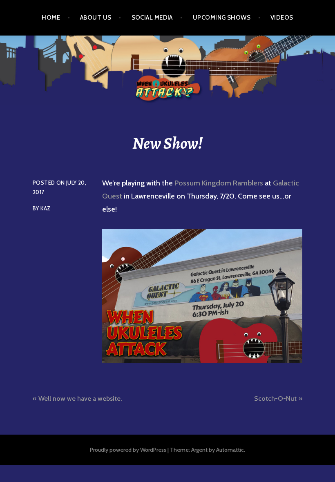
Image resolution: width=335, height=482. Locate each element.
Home (51, 17)
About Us (96, 17)
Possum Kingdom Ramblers (218, 183)
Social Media (152, 17)
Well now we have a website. (80, 398)
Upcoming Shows (221, 17)
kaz (45, 208)
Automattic (230, 449)
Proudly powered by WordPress (128, 449)
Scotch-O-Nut (275, 398)
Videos (281, 17)
